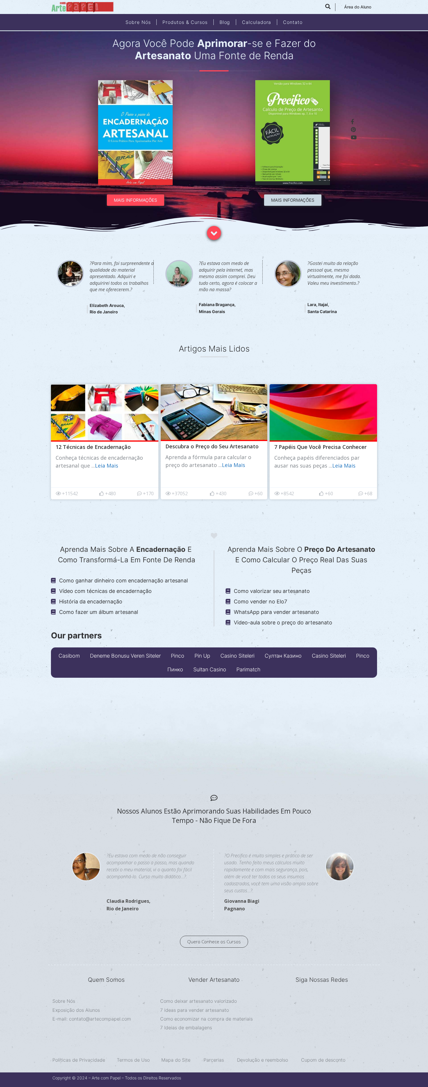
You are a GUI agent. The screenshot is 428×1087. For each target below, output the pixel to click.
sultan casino (209, 669)
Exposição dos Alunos (76, 1010)
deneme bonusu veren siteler (125, 656)
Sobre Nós (138, 22)
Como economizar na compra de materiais (206, 1019)
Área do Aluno (357, 6)
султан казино (283, 656)
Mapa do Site (175, 1060)
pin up (202, 656)
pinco (177, 656)
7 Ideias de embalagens (186, 1027)
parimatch (248, 669)
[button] (135, 200)
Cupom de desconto (323, 1060)
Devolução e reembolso (263, 1060)
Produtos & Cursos (184, 22)
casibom (69, 656)
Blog (225, 22)
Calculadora (256, 22)
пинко (175, 669)
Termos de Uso (133, 1060)
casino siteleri (237, 656)
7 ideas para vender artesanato (194, 1010)
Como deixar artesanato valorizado (198, 1001)
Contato (292, 22)
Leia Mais (106, 465)
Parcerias (214, 1060)
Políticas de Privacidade (78, 1060)
